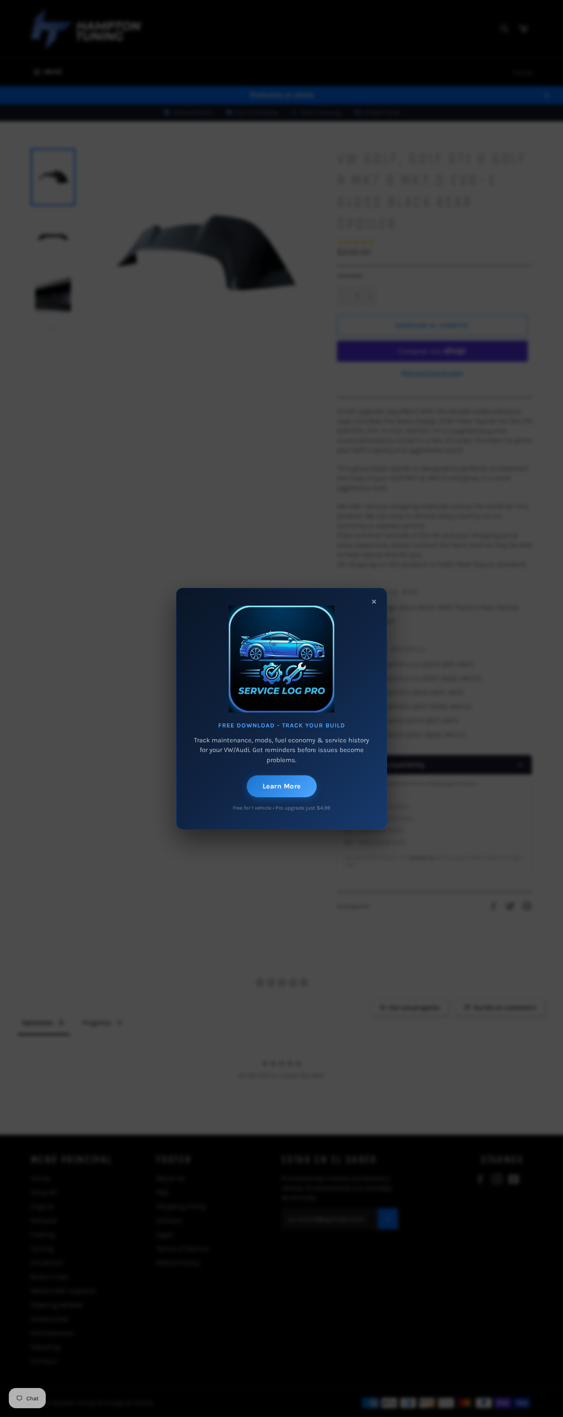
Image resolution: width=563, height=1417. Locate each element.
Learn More (282, 786)
